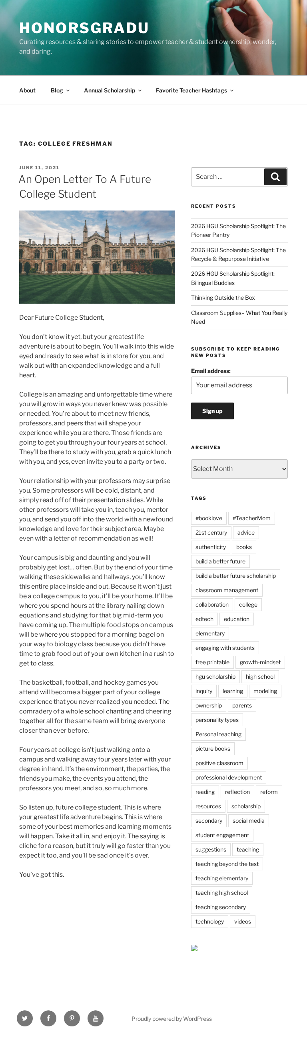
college (248, 604)
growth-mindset (260, 662)
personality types (217, 719)
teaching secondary (220, 907)
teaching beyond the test (227, 863)
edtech (204, 618)
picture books (212, 748)
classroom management (226, 590)
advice (246, 532)
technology (209, 921)
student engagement (222, 835)
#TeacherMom (252, 518)
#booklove (208, 518)
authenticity (210, 546)
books (244, 546)
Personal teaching (218, 734)
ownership (208, 705)
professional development (228, 777)
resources (208, 806)
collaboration (212, 604)
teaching (248, 849)
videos (242, 921)
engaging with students (225, 647)
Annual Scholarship (109, 90)
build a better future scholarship (235, 575)
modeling (265, 690)
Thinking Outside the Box (223, 297)
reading (205, 791)
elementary (210, 633)
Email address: (211, 370)
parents (242, 705)
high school (260, 676)
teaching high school (221, 892)
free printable (212, 662)
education (236, 618)
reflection (237, 791)
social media (249, 820)
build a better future (220, 561)
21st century (211, 532)
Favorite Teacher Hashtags (191, 90)
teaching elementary (221, 878)
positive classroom (219, 762)
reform (269, 791)
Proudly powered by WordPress (172, 1018)
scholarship (246, 806)
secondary (208, 820)
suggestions (210, 849)
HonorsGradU (84, 28)
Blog (57, 90)
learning (233, 690)
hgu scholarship (215, 676)
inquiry (203, 690)
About (27, 90)
